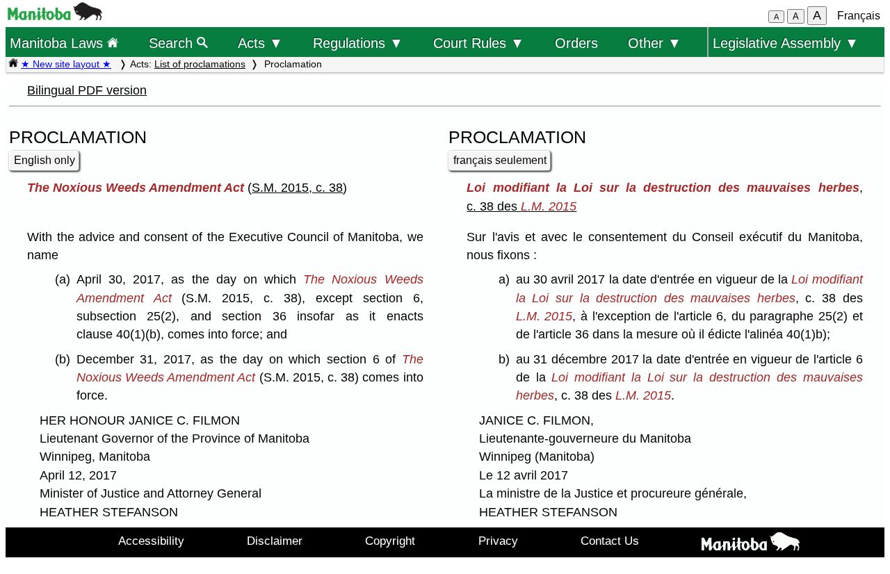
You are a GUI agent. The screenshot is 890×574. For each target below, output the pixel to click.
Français (858, 16)
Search (173, 43)
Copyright (390, 541)
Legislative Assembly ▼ (786, 43)
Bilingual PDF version (87, 90)
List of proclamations (199, 63)
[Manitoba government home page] (55, 16)
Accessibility (151, 541)
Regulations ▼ (358, 43)
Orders (576, 43)
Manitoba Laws (58, 43)
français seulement (500, 160)
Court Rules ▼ (478, 43)
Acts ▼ (260, 43)
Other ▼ (654, 43)
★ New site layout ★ (66, 63)
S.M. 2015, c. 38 (297, 188)
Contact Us (610, 541)
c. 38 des (521, 206)
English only (44, 160)
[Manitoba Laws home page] (13, 63)
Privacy (498, 541)
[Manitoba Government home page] (750, 544)
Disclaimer (274, 541)
